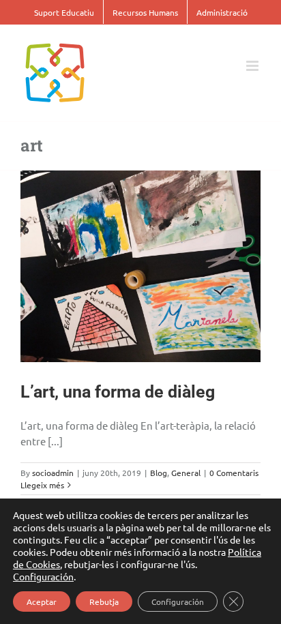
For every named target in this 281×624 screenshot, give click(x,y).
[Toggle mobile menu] (253, 66)
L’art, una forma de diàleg (117, 392)
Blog (158, 472)
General (186, 472)
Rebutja (104, 601)
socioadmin (53, 472)
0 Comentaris (233, 472)
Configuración (43, 576)
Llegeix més (42, 484)
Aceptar (42, 601)
